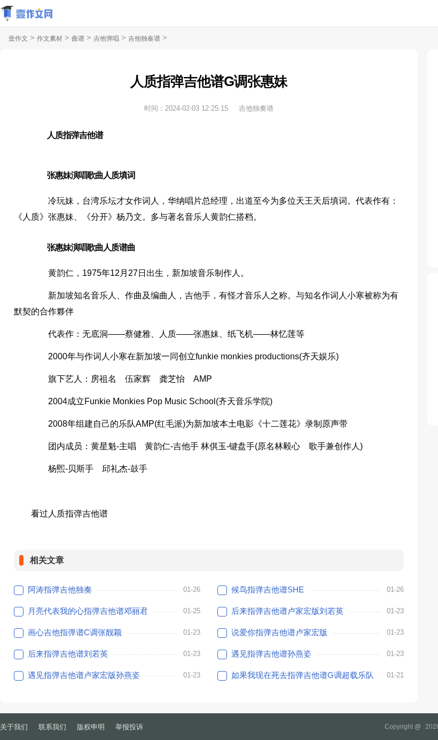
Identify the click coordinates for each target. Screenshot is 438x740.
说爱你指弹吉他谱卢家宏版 (279, 632)
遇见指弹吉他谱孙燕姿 (271, 653)
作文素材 (49, 38)
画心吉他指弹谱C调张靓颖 (75, 632)
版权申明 (91, 727)
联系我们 (52, 727)
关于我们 (14, 727)
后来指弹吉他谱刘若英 (68, 653)
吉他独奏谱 (144, 38)
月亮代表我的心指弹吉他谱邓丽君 (88, 610)
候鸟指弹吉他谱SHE (267, 589)
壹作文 (18, 38)
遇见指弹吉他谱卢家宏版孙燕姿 (84, 675)
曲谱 (78, 38)
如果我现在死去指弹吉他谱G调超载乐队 (302, 675)
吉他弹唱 (106, 38)
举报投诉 (129, 727)
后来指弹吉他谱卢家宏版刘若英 (287, 610)
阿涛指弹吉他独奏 (60, 589)
